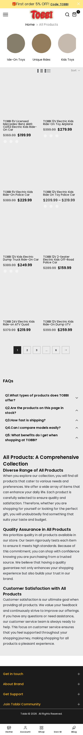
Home (30, 24)
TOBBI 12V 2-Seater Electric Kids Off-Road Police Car (58, 259)
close (78, 3)
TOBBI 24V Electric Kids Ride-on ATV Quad (19, 323)
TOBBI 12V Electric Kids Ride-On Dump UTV (58, 323)
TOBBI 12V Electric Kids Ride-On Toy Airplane (58, 122)
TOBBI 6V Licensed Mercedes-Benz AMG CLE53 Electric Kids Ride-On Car (20, 125)
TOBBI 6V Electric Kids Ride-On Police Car (18, 193)
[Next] (66, 350)
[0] (74, 14)
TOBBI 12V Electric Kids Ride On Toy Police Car (59, 193)
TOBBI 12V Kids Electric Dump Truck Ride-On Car (21, 258)
